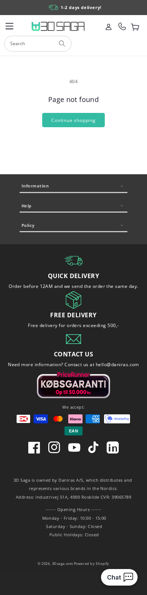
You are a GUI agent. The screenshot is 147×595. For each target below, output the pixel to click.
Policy (28, 225)
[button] (9, 26)
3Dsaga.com (62, 564)
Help (26, 205)
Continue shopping (73, 120)
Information (35, 186)
